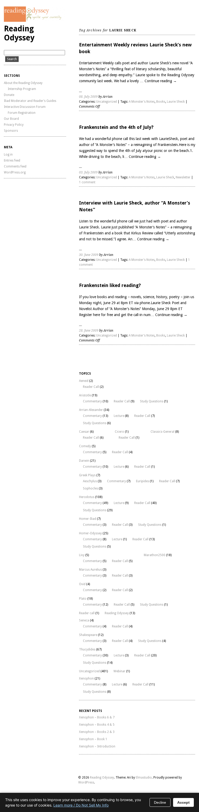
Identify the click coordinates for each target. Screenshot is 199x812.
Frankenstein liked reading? (110, 285)
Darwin (84, 461)
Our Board (11, 119)
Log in (8, 154)
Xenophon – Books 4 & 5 (97, 724)
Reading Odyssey (19, 33)
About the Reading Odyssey (23, 83)
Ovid (82, 584)
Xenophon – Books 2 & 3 (97, 732)
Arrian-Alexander (91, 410)
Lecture (119, 416)
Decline (160, 802)
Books (160, 101)
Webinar (119, 671)
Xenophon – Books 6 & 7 (97, 717)
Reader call (87, 613)
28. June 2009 (88, 330)
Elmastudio (144, 777)
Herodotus (86, 497)
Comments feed (15, 166)
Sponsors (11, 130)
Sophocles (90, 488)
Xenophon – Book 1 (93, 739)
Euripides (142, 481)
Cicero (119, 431)
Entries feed (12, 160)
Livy (81, 555)
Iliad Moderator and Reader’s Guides (30, 101)
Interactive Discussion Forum (25, 107)
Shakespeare (88, 635)
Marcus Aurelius (90, 569)
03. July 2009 (88, 172)
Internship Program (22, 89)
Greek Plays (87, 475)
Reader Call (91, 387)
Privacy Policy (14, 125)
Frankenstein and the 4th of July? (116, 127)
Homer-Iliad (87, 519)
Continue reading (161, 81)
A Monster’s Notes (142, 101)
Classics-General (162, 431)
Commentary (92, 401)
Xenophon (86, 678)
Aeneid (83, 381)
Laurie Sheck (176, 101)
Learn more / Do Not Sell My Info (81, 805)
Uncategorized (106, 101)
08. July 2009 (88, 97)
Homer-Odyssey (90, 533)
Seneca (84, 620)
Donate (9, 95)
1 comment (87, 182)
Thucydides (87, 649)
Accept (183, 802)
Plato (83, 598)
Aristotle (85, 395)
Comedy (85, 446)
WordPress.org (15, 172)
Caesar (84, 431)
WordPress (86, 782)
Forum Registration (21, 113)
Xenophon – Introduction (97, 746)
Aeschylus (90, 481)
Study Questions (151, 401)
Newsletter (183, 177)
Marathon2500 (154, 555)
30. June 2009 (88, 255)
